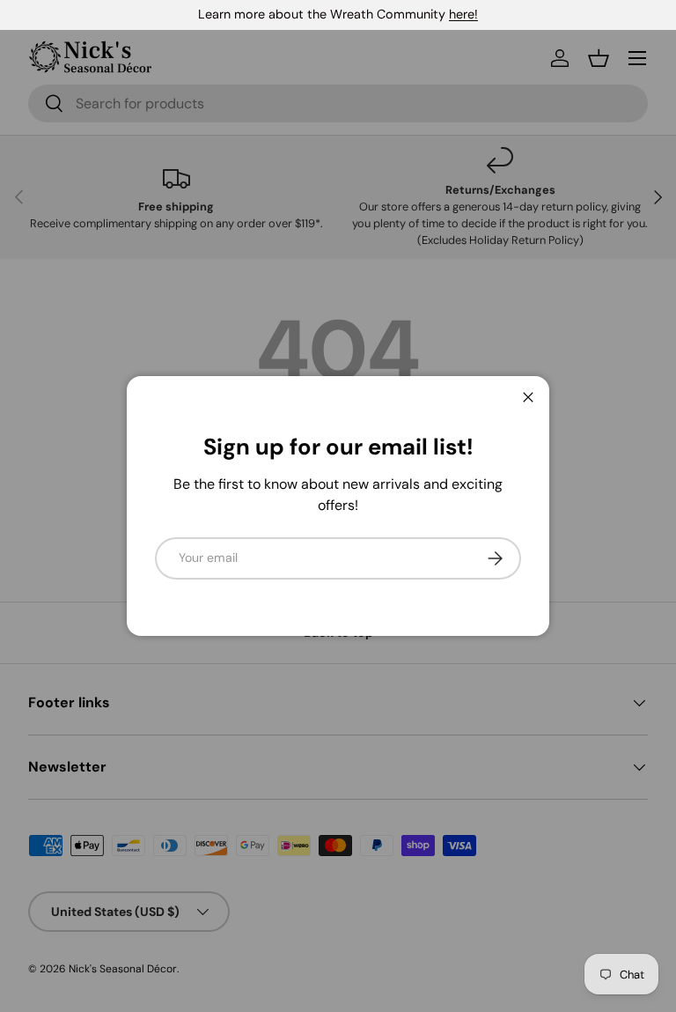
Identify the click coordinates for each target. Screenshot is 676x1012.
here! (463, 14)
